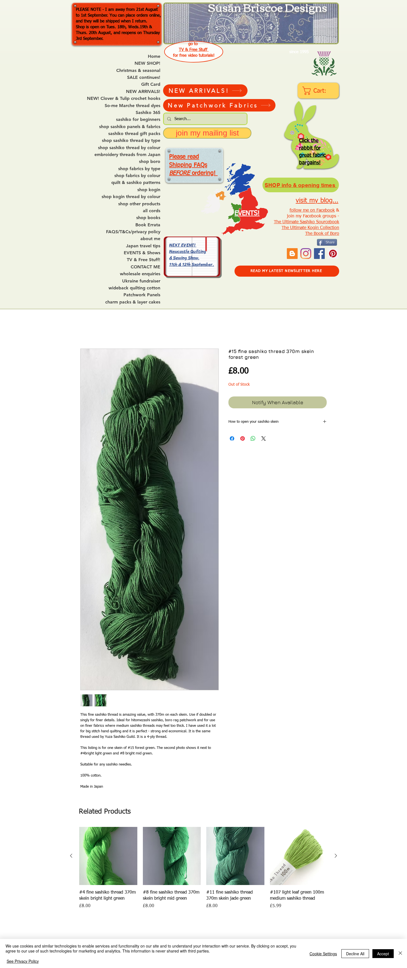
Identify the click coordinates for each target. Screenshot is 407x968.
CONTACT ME (145, 267)
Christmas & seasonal (138, 70)
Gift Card (150, 84)
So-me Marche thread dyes (132, 105)
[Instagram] (305, 253)
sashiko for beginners (138, 119)
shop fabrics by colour (137, 175)
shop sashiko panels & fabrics (129, 126)
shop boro (149, 161)
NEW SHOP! (147, 63)
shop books (148, 217)
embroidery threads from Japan (127, 154)
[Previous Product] (71, 855)
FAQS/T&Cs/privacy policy (133, 231)
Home (154, 56)
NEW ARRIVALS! (143, 91)
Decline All (355, 953)
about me (150, 238)
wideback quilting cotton (134, 288)
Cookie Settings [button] (323, 953)
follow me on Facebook (312, 210)
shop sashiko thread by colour (129, 147)
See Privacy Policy (23, 961)
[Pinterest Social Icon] (333, 253)
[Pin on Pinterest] (242, 438)
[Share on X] (263, 438)
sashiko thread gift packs (134, 133)
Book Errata (147, 225)
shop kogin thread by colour (131, 196)
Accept (383, 953)
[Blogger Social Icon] (292, 253)
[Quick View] (108, 856)
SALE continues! (143, 77)
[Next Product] (336, 855)
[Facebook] (319, 253)
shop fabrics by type (139, 168)
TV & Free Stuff (194, 50)
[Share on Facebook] (232, 438)
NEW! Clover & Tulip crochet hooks (123, 98)
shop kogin (148, 189)
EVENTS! (247, 213)
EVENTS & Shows (142, 253)
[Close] (400, 953)
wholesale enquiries (140, 274)
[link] (318, 91)
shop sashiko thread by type (131, 140)
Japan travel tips (143, 246)
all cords (151, 210)
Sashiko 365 (148, 112)
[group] (203, 871)
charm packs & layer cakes (132, 302)
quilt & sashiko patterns (135, 182)
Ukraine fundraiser (141, 281)
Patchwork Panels (141, 295)
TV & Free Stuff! (143, 259)
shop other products (139, 204)
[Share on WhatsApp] (253, 438)
